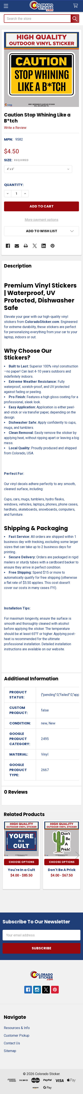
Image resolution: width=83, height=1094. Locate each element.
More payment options (41, 220)
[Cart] (76, 6)
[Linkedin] (43, 246)
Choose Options (21, 862)
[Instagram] (37, 989)
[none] (41, 69)
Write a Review (15, 128)
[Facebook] (8, 246)
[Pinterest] (52, 246)
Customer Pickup (16, 1036)
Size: (16, 160)
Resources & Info (17, 1028)
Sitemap (10, 1051)
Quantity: (13, 184)
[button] (41, 231)
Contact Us (12, 1043)
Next (77, 855)
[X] (35, 246)
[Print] (26, 246)
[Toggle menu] (6, 6)
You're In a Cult (21, 869)
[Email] (17, 246)
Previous (5, 855)
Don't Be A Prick (62, 869)
